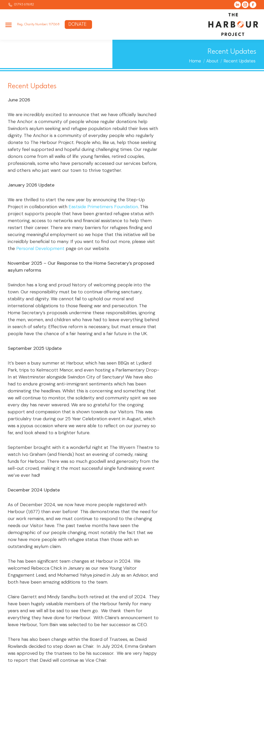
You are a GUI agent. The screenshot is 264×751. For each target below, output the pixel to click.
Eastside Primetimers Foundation (103, 207)
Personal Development (40, 248)
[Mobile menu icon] (8, 25)
